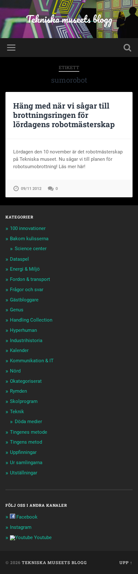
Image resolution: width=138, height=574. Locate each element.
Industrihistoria (26, 340)
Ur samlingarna (26, 462)
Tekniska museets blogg (69, 19)
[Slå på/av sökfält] (127, 47)
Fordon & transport (30, 279)
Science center (31, 248)
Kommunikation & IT (32, 361)
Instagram (20, 527)
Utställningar (23, 473)
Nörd (15, 371)
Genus (16, 310)
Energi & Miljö (25, 269)
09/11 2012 (31, 188)
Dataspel (19, 259)
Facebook (26, 517)
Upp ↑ (126, 562)
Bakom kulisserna (29, 239)
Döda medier (28, 421)
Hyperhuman (23, 330)
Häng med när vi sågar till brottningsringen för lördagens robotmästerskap (64, 115)
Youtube (42, 537)
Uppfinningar (23, 452)
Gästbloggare (24, 300)
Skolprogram (24, 401)
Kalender (19, 350)
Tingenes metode (28, 432)
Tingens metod (26, 442)
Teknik (17, 411)
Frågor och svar (26, 289)
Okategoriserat (26, 381)
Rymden (18, 391)
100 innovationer (28, 228)
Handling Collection (31, 320)
